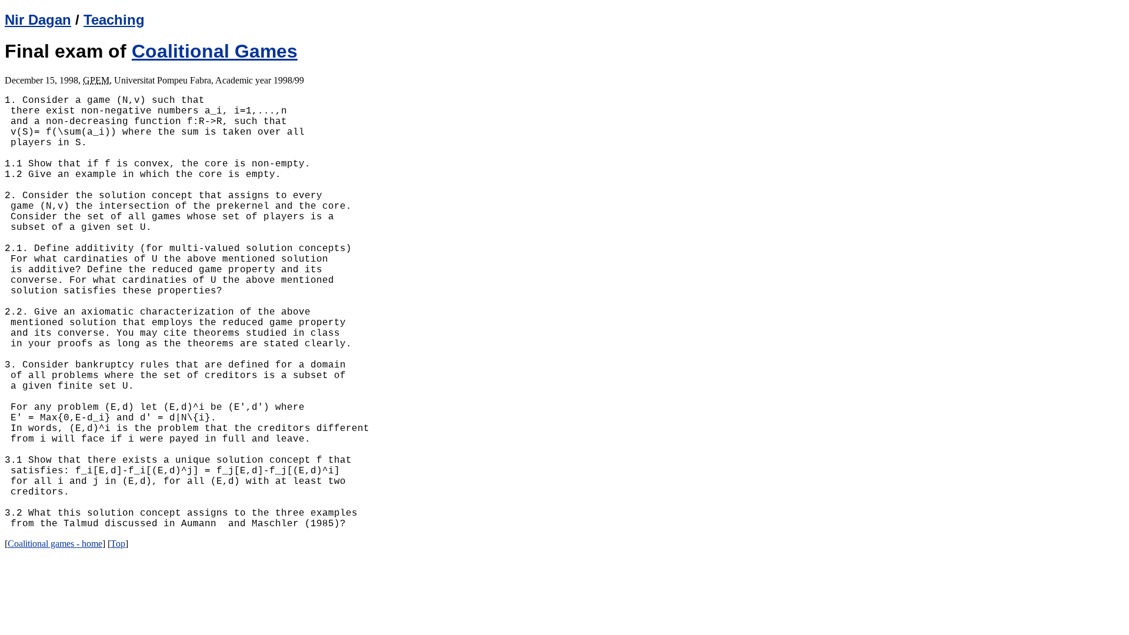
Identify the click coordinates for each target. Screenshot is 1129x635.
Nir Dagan (38, 20)
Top (118, 544)
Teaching (114, 20)
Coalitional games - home (55, 544)
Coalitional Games (215, 51)
